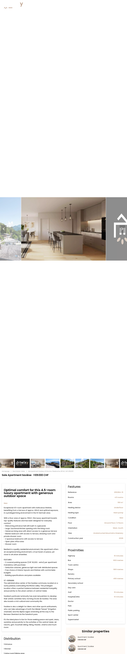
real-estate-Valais (19, 471)
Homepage (5, 471)
